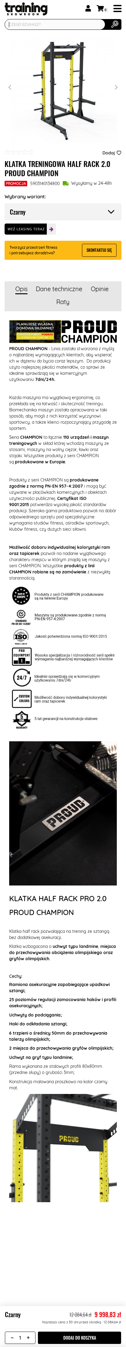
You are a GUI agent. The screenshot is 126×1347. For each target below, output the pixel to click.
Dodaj (108, 153)
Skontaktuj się (99, 250)
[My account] (88, 8)
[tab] (21, 290)
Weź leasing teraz (26, 229)
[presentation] (11, 87)
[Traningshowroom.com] (20, 8)
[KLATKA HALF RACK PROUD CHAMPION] (63, 89)
